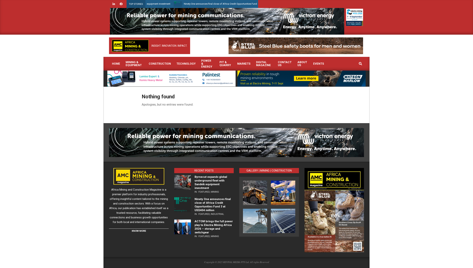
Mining (215, 191)
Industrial (217, 214)
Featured (204, 191)
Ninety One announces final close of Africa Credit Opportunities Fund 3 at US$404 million (218, 3)
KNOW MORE (139, 230)
